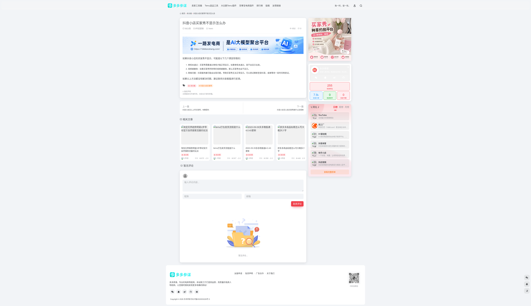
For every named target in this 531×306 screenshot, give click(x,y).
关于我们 (270, 273)
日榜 (335, 107)
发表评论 (297, 203)
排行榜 (260, 5)
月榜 (347, 107)
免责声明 (249, 273)
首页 (183, 13)
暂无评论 (188, 165)
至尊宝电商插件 (246, 5)
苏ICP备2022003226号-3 (200, 299)
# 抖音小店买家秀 (205, 85)
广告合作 (260, 273)
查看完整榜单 (330, 171)
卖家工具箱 (197, 5)
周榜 (341, 107)
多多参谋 (187, 299)
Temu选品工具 (211, 5)
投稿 (268, 5)
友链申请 (238, 273)
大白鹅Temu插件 (228, 5)
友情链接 (276, 5)
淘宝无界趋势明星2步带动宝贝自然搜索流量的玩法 (194, 149)
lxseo (210, 28)
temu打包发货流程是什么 (224, 148)
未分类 (189, 13)
